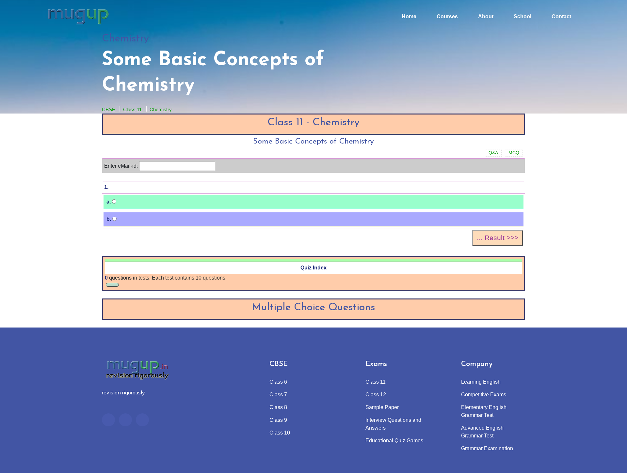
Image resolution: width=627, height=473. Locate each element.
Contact (561, 16)
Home (409, 16)
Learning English (481, 382)
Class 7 (278, 394)
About (485, 16)
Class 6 (278, 382)
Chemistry (161, 109)
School (522, 16)
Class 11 (132, 109)
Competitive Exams (483, 394)
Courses (447, 16)
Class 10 (279, 432)
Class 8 (278, 407)
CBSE (108, 109)
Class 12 (375, 394)
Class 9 (278, 420)
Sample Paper (382, 407)
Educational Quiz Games (394, 440)
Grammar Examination (487, 448)
